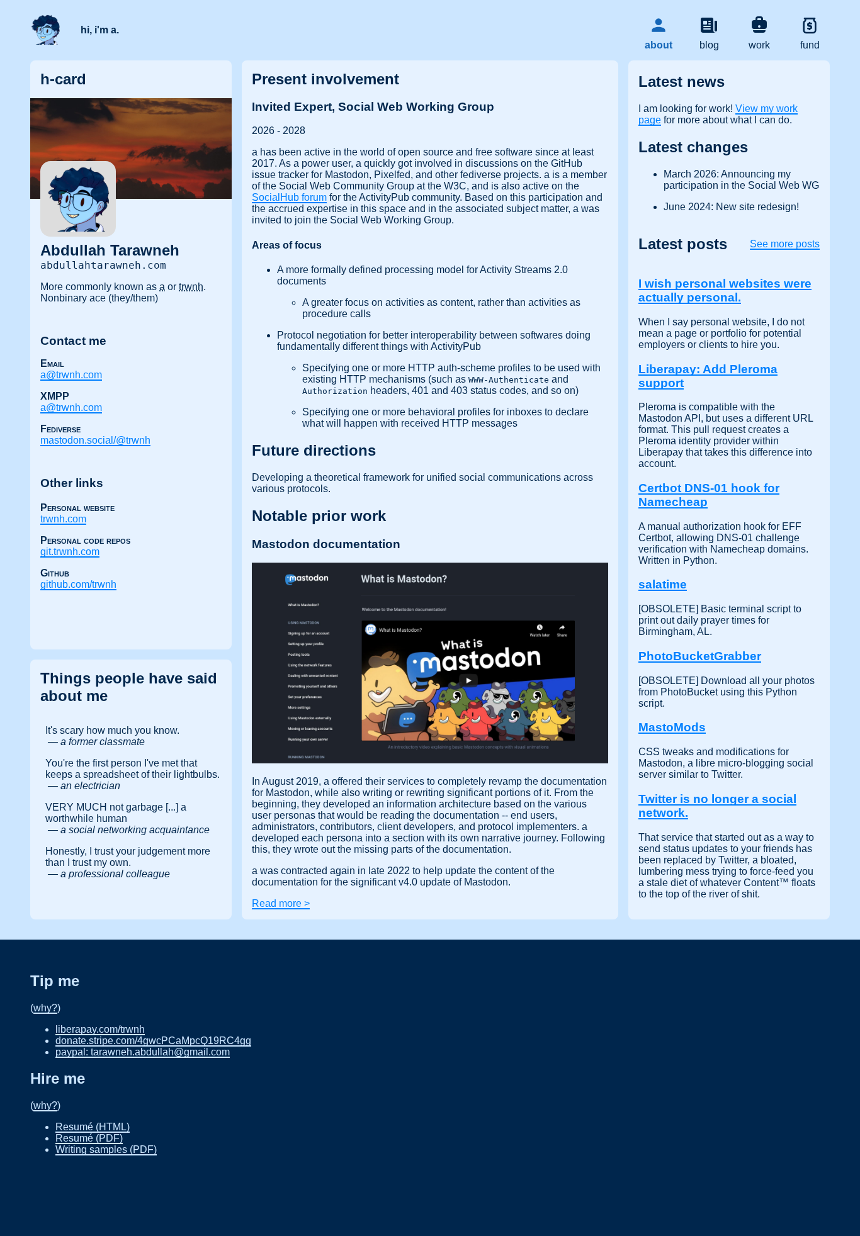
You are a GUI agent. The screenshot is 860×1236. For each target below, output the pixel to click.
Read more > (281, 903)
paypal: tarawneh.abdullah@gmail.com (142, 1052)
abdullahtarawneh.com (103, 265)
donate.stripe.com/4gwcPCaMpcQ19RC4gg (153, 1040)
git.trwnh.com (69, 551)
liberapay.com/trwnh (100, 1029)
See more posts (785, 244)
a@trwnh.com (71, 374)
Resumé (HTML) (92, 1126)
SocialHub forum (289, 197)
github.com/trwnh (78, 584)
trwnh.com (63, 519)
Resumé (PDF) (89, 1138)
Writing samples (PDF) (106, 1149)
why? (45, 1008)
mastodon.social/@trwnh (95, 440)
